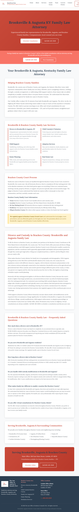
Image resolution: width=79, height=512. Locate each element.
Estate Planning (25, 497)
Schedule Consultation (30, 41)
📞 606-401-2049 (46, 498)
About (37, 2)
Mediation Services (26, 499)
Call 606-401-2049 (50, 41)
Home (31, 2)
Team (56, 2)
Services (44, 2)
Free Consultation (48, 60)
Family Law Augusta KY (27, 494)
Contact (70, 2)
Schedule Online (30, 465)
